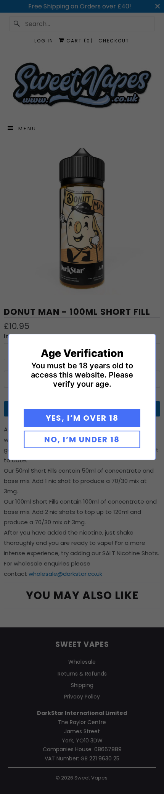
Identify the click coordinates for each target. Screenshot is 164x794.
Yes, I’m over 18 (82, 418)
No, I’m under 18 (82, 439)
